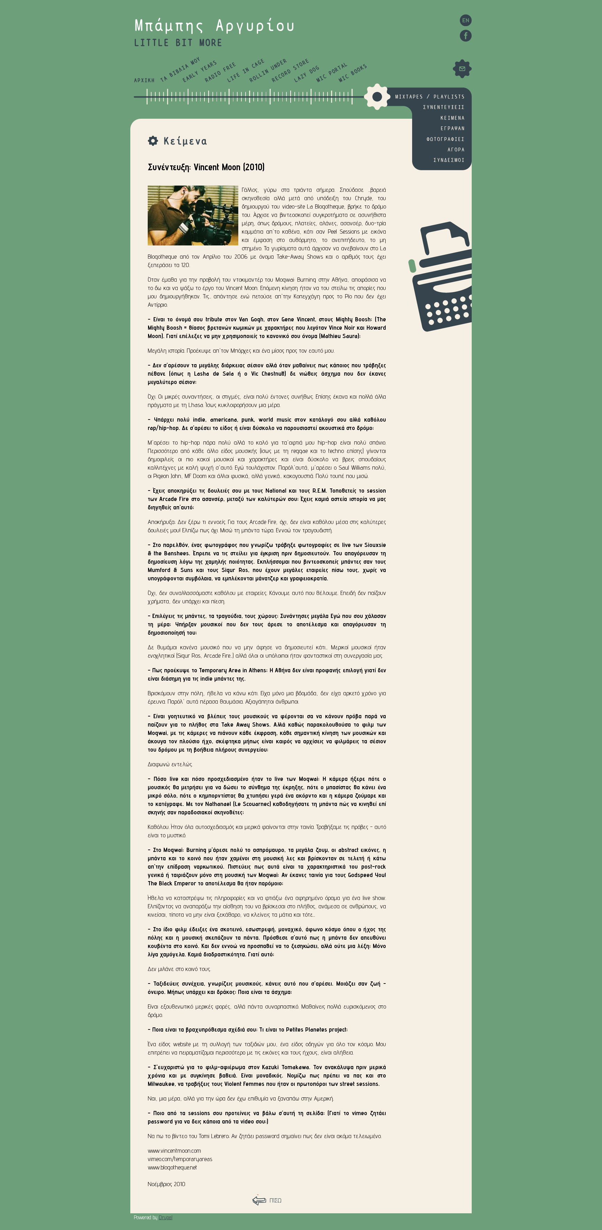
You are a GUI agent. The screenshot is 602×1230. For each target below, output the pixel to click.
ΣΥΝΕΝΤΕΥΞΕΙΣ (444, 107)
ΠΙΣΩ (275, 1200)
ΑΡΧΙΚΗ (144, 80)
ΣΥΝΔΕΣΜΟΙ (449, 160)
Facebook (466, 36)
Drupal (165, 1217)
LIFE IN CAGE (245, 71)
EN (466, 20)
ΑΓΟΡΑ (456, 149)
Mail (462, 68)
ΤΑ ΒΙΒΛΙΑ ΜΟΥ (180, 70)
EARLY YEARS (200, 72)
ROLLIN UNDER (268, 71)
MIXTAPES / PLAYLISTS (430, 97)
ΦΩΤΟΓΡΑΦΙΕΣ (445, 139)
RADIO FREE (220, 73)
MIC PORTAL (332, 73)
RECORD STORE (290, 71)
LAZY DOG (306, 74)
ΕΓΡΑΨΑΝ (452, 128)
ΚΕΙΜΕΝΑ (452, 118)
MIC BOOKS (353, 73)
